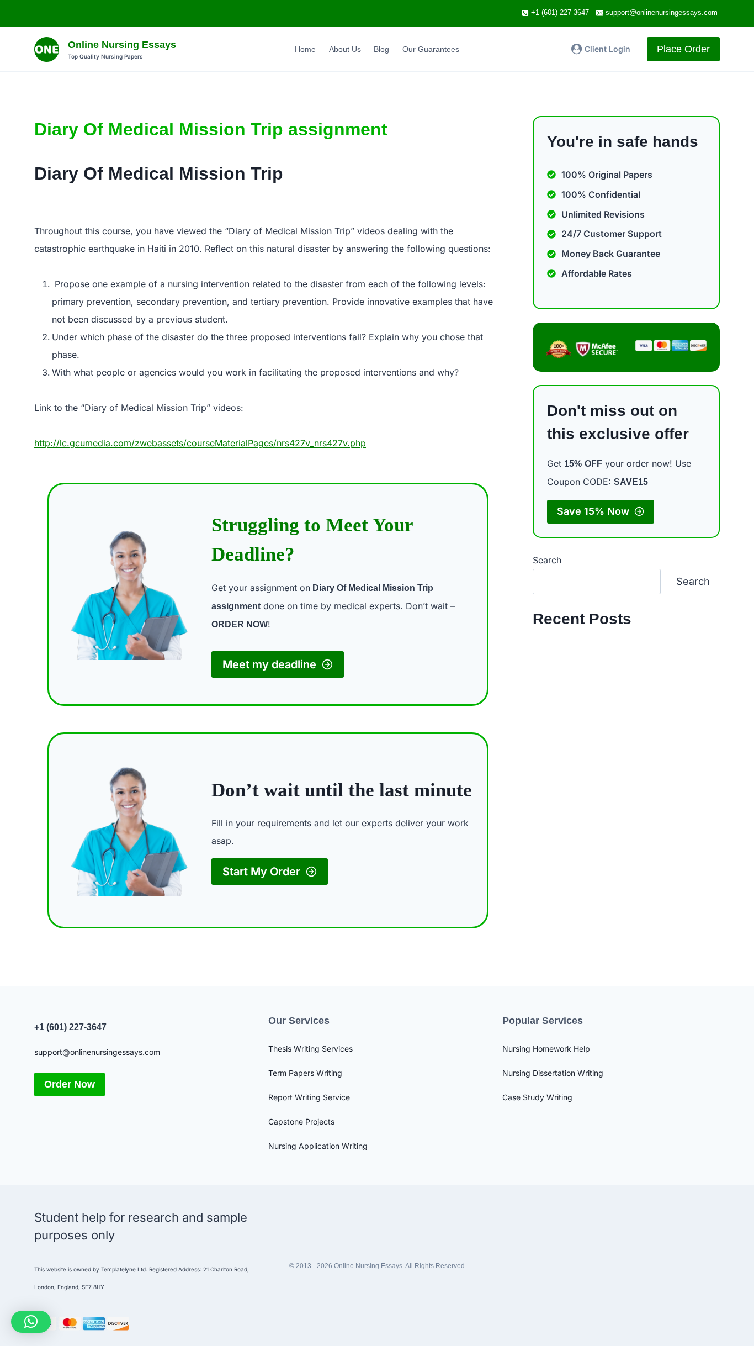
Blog (381, 49)
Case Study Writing (537, 1097)
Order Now (69, 1084)
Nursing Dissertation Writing (552, 1073)
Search (547, 560)
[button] (31, 1322)
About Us (345, 49)
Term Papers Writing (305, 1073)
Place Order (683, 49)
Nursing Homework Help (546, 1048)
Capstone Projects (301, 1121)
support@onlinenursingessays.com (97, 1052)
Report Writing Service (309, 1097)
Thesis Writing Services (310, 1048)
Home (305, 49)
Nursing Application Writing (318, 1145)
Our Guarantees (430, 49)
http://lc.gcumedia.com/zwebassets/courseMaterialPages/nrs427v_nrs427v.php (200, 442)
